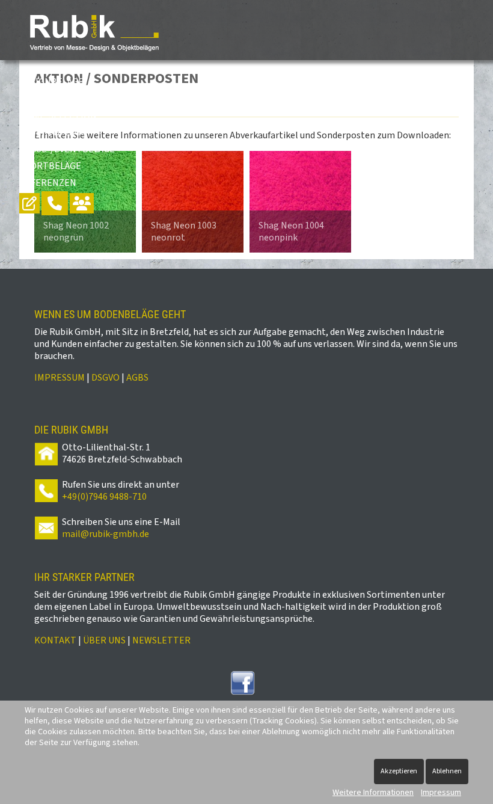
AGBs (137, 377)
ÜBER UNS (104, 640)
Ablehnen (447, 771)
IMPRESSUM (59, 377)
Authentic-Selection (70, 98)
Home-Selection (58, 115)
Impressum (441, 793)
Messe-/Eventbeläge (67, 149)
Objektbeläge (52, 132)
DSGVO (105, 377)
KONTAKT (55, 640)
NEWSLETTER (161, 640)
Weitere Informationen (373, 793)
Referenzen (47, 182)
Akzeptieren (399, 771)
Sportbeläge (50, 166)
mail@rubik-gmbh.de (105, 534)
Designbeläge (51, 81)
